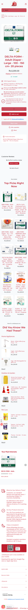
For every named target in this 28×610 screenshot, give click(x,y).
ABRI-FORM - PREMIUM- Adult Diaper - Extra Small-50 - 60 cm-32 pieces (20, 235)
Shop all (3, 369)
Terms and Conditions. (18, 119)
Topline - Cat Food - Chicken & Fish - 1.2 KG (18, 415)
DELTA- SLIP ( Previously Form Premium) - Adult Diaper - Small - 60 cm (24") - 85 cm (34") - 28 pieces (20, 209)
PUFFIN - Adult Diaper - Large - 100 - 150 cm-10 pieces (21, 287)
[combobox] (14, 10)
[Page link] (14, 548)
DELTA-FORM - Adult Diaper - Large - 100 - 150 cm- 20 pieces (8, 471)
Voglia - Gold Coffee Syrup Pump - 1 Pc (17, 351)
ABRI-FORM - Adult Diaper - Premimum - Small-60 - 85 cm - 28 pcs (20, 261)
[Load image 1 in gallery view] (11, 49)
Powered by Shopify (19, 599)
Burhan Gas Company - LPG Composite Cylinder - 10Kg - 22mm (18, 379)
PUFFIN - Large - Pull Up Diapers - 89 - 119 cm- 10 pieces (7, 311)
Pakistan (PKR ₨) (8, 595)
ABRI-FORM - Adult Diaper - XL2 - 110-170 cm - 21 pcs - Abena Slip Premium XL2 (7, 235)
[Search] (2, 10)
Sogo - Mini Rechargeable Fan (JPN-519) (18, 361)
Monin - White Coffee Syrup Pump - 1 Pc (18, 342)
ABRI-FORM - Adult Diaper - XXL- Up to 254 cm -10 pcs (7, 206)
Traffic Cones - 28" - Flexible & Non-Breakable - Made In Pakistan (18, 388)
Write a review (14, 163)
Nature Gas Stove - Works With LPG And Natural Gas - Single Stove (18, 398)
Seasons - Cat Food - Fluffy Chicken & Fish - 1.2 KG (18, 425)
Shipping (8, 73)
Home (2, 15)
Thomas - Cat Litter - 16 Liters (18, 435)
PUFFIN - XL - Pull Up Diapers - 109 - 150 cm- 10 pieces (20, 310)
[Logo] (14, 4)
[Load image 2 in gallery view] (16, 49)
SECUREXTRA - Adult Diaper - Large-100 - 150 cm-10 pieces (7, 287)
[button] (26, 4)
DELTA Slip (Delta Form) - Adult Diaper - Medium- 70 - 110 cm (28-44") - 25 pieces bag (7, 262)
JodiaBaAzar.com (11, 599)
